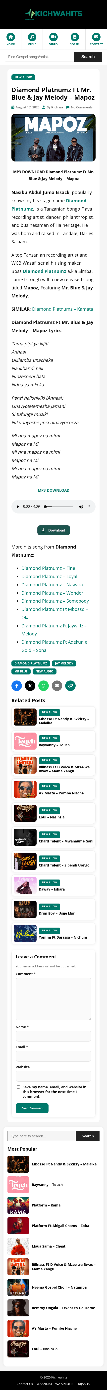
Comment (26, 973)
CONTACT (96, 44)
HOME (10, 44)
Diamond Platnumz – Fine (48, 568)
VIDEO (53, 44)
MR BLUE (21, 671)
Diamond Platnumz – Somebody (55, 601)
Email (22, 1047)
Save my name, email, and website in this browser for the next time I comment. (54, 1092)
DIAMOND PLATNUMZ (30, 663)
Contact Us (25, 1383)
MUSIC (32, 44)
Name (22, 1026)
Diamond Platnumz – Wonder (52, 593)
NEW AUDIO (23, 77)
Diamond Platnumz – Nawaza (52, 585)
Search (88, 57)
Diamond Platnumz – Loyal (49, 576)
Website (23, 1067)
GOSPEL (75, 44)
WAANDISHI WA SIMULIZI (55, 1383)
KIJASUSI (84, 1383)
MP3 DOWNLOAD (53, 490)
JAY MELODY (64, 663)
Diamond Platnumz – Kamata (62, 309)
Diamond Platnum (43, 271)
